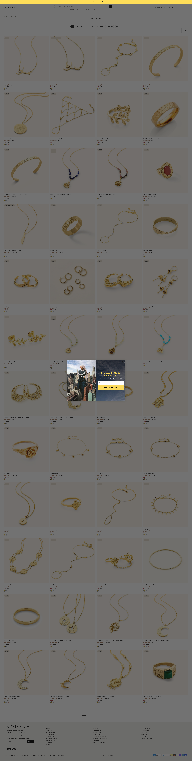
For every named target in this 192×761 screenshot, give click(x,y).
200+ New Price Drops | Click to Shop (96, 2)
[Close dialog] (123, 362)
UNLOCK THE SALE (110, 387)
